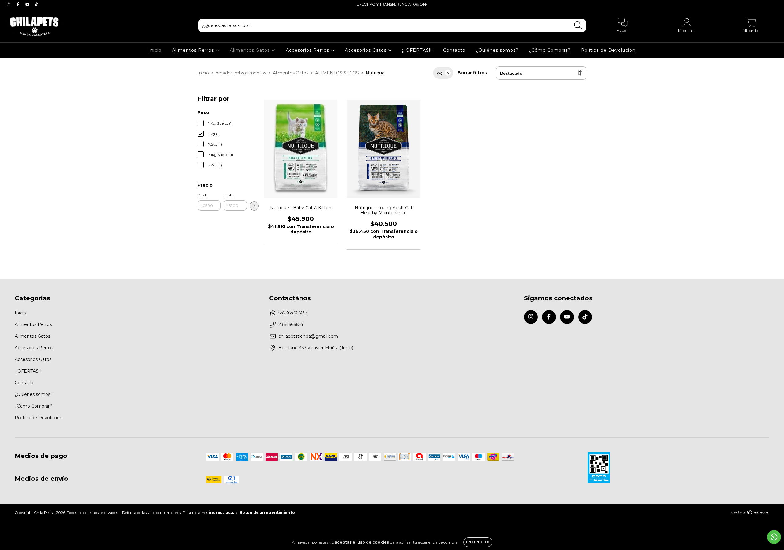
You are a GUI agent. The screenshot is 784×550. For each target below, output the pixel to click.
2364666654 (290, 324)
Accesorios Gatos (366, 50)
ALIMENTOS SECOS (337, 73)
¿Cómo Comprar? (550, 50)
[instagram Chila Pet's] (9, 4)
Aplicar (254, 206)
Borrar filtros (472, 72)
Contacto (454, 50)
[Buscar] (578, 25)
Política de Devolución (608, 50)
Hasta (229, 195)
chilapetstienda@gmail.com (308, 336)
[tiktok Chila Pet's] (36, 4)
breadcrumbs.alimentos (241, 73)
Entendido (478, 542)
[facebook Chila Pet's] (18, 4)
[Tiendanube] (750, 513)
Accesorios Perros (308, 50)
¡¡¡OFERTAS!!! (417, 50)
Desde (203, 195)
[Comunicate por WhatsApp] (774, 537)
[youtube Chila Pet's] (27, 4)
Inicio (155, 50)
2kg (440, 73)
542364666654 (293, 313)
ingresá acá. (221, 512)
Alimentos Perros (194, 50)
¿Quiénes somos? (497, 50)
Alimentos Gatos (250, 50)
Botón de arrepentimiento (267, 512)
